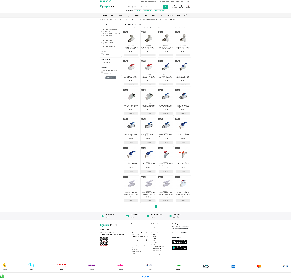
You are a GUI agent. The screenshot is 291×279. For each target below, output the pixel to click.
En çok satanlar (137, 28)
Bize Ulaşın (175, 224)
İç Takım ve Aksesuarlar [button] (186, 15)
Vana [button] (120, 15)
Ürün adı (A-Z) (147, 28)
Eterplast (155, 227)
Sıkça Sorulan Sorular (164, 1)
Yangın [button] (145, 15)
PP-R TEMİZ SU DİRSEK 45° (107, 31)
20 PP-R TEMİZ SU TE (106, 36)
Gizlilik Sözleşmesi (136, 227)
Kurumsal (134, 224)
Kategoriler (155, 224)
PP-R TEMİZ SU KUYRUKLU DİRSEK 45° (110, 33)
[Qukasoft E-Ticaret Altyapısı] (145, 277)
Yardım (172, 1)
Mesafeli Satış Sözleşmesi (138, 246)
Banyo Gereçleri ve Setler (159, 256)
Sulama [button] (154, 15)
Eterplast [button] (104, 15)
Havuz (154, 244)
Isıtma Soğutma (156, 232)
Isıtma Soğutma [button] (129, 15)
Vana (154, 231)
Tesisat (154, 229)
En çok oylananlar (159, 10)
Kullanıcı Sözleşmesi (137, 229)
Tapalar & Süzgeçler (158, 254)
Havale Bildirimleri (152, 1)
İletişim (187, 1)
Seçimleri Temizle (110, 77)
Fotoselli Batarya (157, 248)
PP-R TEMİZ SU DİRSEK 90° (107, 27)
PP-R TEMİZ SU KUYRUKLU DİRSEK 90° (110, 29)
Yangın (154, 236)
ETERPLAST (106, 54)
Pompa (154, 234)
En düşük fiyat (167, 28)
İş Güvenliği (155, 242)
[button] (181, 7)
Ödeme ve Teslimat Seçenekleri (140, 232)
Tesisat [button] (112, 15)
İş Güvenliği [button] (170, 15)
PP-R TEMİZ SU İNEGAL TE (107, 38)
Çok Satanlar (147, 10)
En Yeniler (137, 10)
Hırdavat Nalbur (156, 258)
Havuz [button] (178, 15)
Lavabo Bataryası (157, 250)
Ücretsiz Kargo (107, 73)
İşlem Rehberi (135, 231)
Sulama (154, 238)
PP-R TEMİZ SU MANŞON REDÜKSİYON (107, 43)
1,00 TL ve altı (106, 62)
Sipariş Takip (143, 1)
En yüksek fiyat (176, 28)
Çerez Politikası (136, 234)
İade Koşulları (135, 242)
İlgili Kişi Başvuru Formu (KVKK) (139, 240)
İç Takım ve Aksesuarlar (158, 246)
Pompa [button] (137, 15)
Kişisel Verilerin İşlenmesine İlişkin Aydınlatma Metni (140, 237)
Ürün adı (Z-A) (157, 28)
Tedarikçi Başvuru (180, 1)
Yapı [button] (162, 15)
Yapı (154, 240)
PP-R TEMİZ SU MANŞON (107, 40)
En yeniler (128, 28)
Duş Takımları (156, 252)
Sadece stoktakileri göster (110, 70)
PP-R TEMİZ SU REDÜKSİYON (108, 46)
